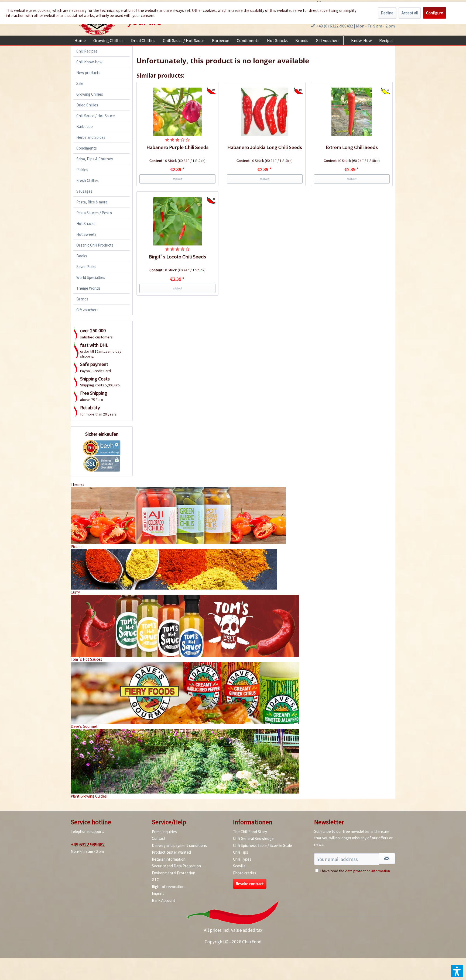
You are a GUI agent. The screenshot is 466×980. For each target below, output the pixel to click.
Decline (387, 12)
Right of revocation (168, 886)
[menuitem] (80, 40)
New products (88, 72)
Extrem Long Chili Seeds (352, 147)
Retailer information (169, 859)
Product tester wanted (171, 852)
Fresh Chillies (87, 180)
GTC (155, 879)
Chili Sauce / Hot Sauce (95, 115)
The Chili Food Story (250, 831)
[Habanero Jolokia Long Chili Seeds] (265, 112)
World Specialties (90, 277)
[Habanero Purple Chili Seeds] (177, 112)
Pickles (82, 169)
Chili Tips (240, 852)
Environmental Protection (173, 872)
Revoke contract (250, 883)
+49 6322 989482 (88, 844)
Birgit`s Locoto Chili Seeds (177, 257)
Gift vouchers (87, 309)
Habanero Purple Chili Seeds (177, 147)
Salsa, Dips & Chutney (94, 158)
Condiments (86, 148)
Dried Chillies (87, 105)
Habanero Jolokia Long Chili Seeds (264, 147)
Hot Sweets (86, 234)
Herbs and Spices (90, 137)
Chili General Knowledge (253, 838)
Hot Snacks (85, 223)
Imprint (158, 893)
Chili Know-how (89, 61)
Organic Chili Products (95, 245)
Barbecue (84, 126)
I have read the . (356, 870)
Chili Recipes (87, 51)
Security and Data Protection (176, 865)
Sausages (84, 191)
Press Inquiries (164, 831)
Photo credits (244, 872)
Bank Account (163, 900)
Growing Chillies (89, 94)
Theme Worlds (88, 288)
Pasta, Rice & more (92, 202)
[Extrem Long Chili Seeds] (352, 112)
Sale (79, 83)
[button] (457, 971)
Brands (82, 299)
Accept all (410, 12)
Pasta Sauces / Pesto (94, 212)
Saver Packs (86, 266)
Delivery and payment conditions (179, 845)
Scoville (239, 865)
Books (81, 255)
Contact (159, 838)
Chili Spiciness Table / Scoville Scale (262, 845)
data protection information (367, 870)
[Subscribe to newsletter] (387, 858)
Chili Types (242, 859)
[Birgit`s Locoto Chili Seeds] (177, 221)
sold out (177, 179)
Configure (434, 12)
